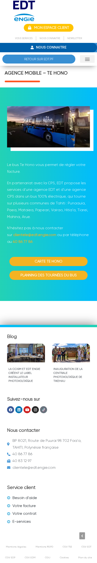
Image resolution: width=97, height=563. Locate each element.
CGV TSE (67, 546)
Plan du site (85, 557)
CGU (47, 557)
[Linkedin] (18, 409)
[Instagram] (35, 409)
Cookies (64, 557)
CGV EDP (10, 557)
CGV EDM (30, 557)
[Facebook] (10, 409)
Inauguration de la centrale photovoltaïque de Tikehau (68, 374)
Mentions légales (16, 546)
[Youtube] (27, 409)
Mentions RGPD (44, 546)
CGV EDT (86, 546)
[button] (87, 59)
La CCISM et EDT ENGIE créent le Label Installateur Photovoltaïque (24, 374)
